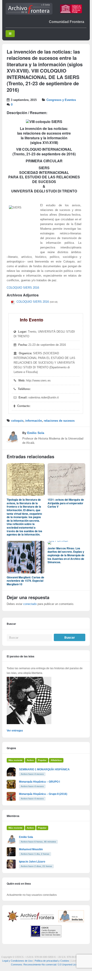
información (33, 420)
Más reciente (15, 760)
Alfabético (56, 760)
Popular (42, 760)
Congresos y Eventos (61, 100)
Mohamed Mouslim (31, 849)
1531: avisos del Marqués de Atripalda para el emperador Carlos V (66, 503)
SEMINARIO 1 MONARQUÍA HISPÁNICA (44, 769)
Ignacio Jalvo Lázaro (32, 861)
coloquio (17, 420)
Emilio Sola (35, 433)
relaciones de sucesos (59, 420)
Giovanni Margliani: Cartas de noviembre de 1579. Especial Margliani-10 (25, 580)
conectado (30, 604)
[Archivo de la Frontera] (29, 13)
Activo (30, 760)
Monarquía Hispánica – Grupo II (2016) (43, 794)
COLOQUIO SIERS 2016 (23, 287)
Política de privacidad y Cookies (52, 960)
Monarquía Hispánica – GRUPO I (39, 781)
